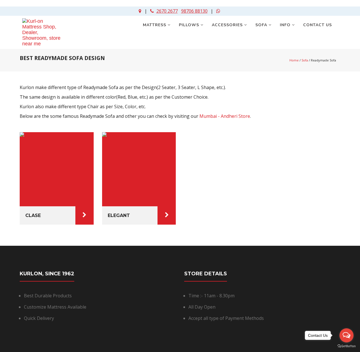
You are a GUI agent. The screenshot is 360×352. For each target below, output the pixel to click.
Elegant (119, 215)
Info (286, 25)
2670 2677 (167, 11)
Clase (33, 215)
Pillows (190, 25)
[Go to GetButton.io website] (347, 346)
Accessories (228, 25)
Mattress (155, 25)
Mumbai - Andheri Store (224, 116)
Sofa (262, 25)
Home (294, 60)
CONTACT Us (318, 25)
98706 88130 (194, 11)
